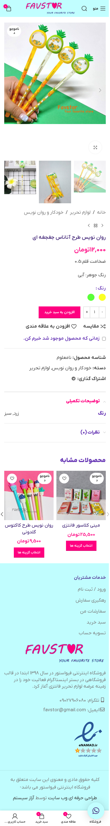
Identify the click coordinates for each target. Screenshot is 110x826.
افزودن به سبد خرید (59, 312)
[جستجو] (84, 8)
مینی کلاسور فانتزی (81, 525)
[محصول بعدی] (88, 225)
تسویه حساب (92, 633)
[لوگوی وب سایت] (50, 8)
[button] (100, 90)
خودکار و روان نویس (43, 212)
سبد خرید (96, 622)
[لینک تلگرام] (73, 379)
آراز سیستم (23, 798)
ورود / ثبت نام (92, 589)
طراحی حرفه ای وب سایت (72, 798)
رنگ (102, 288)
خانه (101, 212)
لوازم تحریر (80, 212)
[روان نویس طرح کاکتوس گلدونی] (29, 495)
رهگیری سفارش (91, 600)
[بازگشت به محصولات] (95, 225)
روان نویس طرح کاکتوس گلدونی (29, 528)
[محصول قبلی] (102, 225)
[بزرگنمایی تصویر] (95, 147)
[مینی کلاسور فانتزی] (81, 495)
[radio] (102, 297)
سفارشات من (93, 611)
